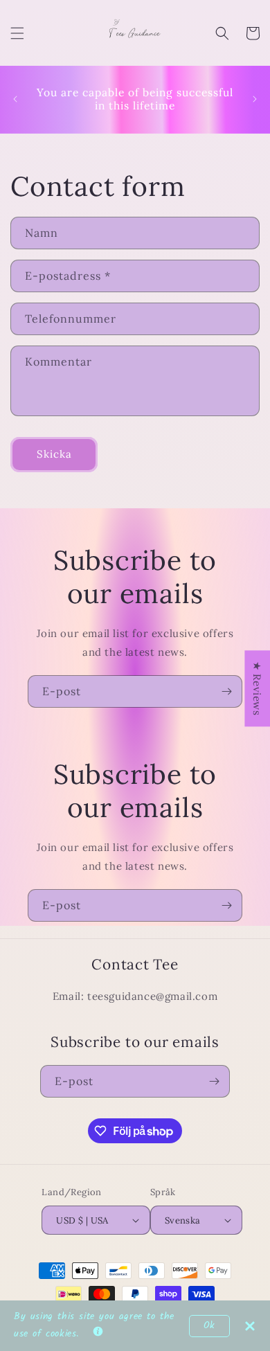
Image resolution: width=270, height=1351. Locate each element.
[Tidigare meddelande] (15, 99)
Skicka (54, 453)
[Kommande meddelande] (255, 99)
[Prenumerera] (226, 691)
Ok (209, 1325)
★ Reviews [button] (257, 688)
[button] (17, 33)
